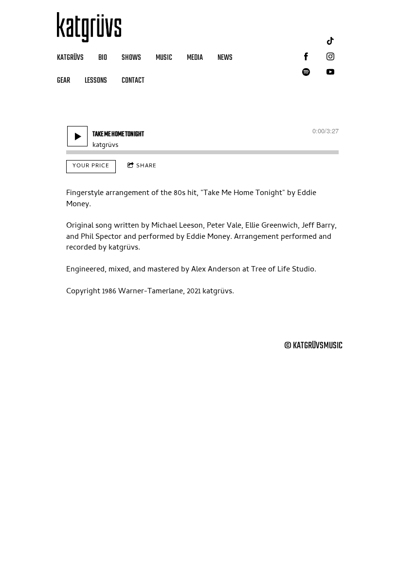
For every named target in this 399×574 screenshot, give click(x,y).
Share (146, 166)
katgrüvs (70, 58)
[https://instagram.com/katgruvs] (330, 56)
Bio (102, 58)
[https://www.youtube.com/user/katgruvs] (330, 72)
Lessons (96, 80)
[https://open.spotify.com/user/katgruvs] (306, 72)
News (225, 58)
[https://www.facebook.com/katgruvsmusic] (306, 56)
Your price (91, 166)
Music (164, 58)
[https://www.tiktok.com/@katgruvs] (330, 41)
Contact (133, 80)
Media (195, 58)
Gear (63, 80)
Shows (131, 58)
